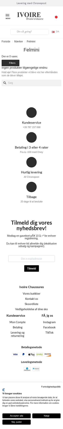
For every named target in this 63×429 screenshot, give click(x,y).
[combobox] (30, 32)
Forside (6, 41)
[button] (54, 15)
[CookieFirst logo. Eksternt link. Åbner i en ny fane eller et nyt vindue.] (3, 389)
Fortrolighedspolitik (51, 386)
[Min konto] (5, 31)
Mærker (18, 41)
